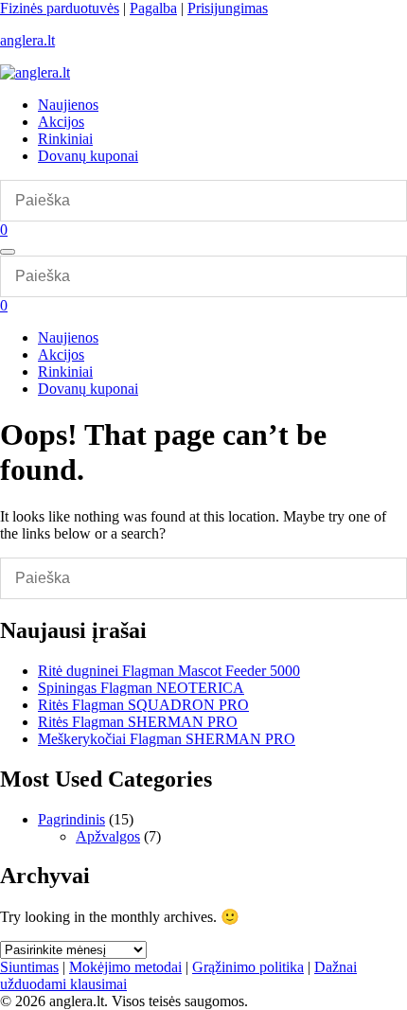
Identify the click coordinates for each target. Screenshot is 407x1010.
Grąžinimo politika (248, 967)
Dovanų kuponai (88, 156)
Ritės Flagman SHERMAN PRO (138, 722)
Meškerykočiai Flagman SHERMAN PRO (166, 739)
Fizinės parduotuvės (59, 8)
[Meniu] (7, 252)
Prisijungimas (227, 8)
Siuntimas (29, 967)
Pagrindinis (71, 819)
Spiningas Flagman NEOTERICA (141, 688)
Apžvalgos (108, 836)
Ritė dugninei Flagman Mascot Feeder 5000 (169, 671)
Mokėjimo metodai (125, 967)
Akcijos (61, 122)
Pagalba (153, 8)
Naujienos (68, 105)
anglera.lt (27, 40)
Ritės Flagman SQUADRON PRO (143, 705)
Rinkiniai (65, 139)
